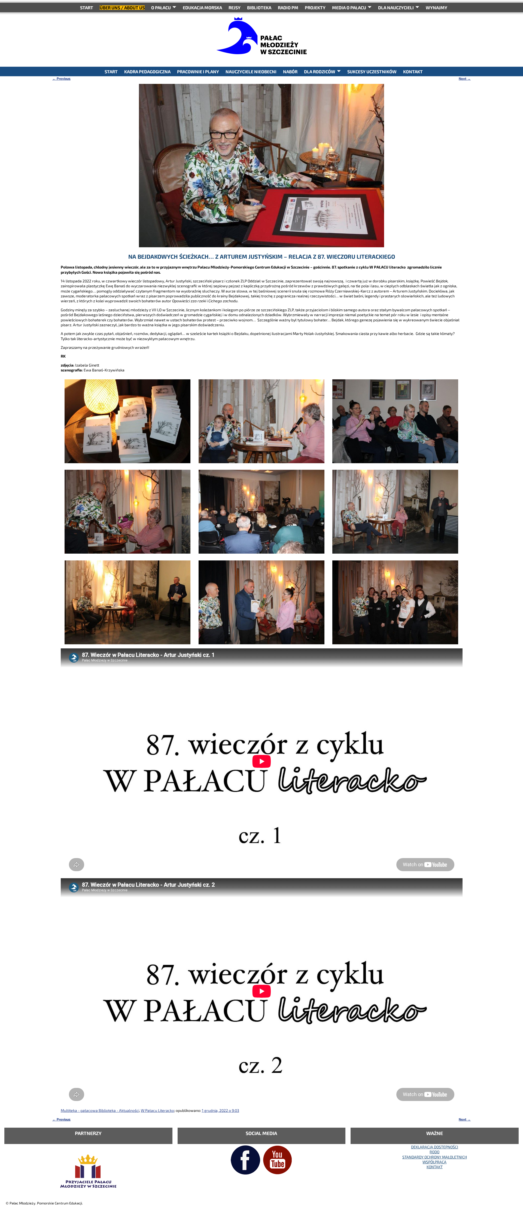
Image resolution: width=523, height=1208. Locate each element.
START (86, 7)
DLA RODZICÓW (319, 71)
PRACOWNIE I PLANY (198, 71)
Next (465, 78)
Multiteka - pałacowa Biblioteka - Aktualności (100, 1110)
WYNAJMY (436, 7)
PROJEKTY (315, 7)
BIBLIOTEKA (259, 7)
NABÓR (290, 71)
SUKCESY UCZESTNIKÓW (372, 71)
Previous (61, 78)
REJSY (235, 7)
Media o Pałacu (349, 7)
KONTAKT (413, 71)
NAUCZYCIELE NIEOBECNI (251, 71)
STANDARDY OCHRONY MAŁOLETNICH (434, 1157)
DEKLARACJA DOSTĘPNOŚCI (434, 1147)
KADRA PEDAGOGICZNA (147, 71)
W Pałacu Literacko (157, 1110)
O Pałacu (161, 7)
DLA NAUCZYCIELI (396, 7)
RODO (434, 1151)
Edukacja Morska (202, 7)
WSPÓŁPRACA (434, 1162)
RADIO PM (288, 7)
